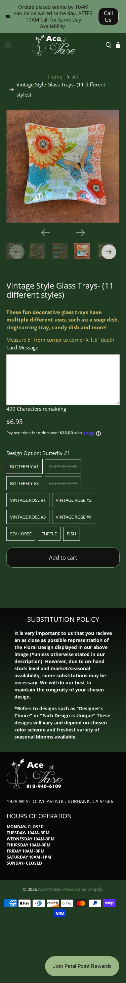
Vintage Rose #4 (73, 517)
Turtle (49, 534)
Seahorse (21, 534)
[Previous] (45, 233)
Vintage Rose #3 (28, 517)
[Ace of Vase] (63, 45)
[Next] (81, 233)
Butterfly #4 (63, 483)
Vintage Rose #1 (28, 500)
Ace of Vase (49, 889)
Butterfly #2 (63, 466)
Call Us (108, 16)
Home (55, 76)
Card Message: (23, 347)
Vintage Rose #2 (73, 500)
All (75, 76)
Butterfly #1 (24, 466)
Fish (71, 534)
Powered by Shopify (82, 889)
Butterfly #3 (24, 483)
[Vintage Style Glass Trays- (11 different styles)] (62, 166)
